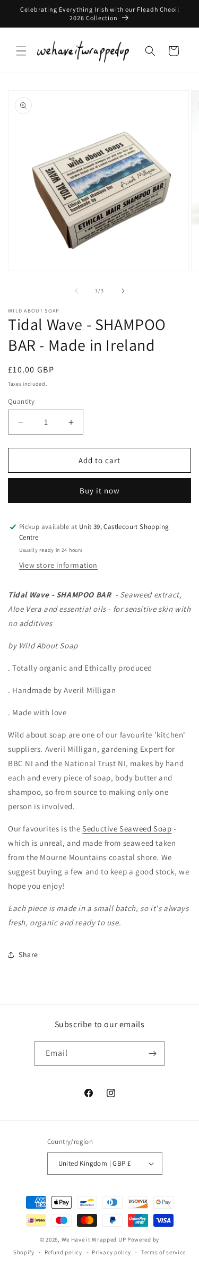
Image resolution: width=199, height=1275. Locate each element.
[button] (21, 51)
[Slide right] (123, 290)
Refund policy (63, 1252)
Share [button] (28, 954)
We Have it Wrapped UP (94, 1239)
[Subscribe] (152, 1053)
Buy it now (100, 490)
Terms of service (163, 1252)
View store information (58, 565)
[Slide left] (76, 290)
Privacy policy (111, 1252)
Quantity (21, 401)
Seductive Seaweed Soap (126, 828)
